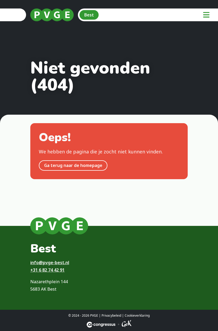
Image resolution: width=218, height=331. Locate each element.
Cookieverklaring (137, 315)
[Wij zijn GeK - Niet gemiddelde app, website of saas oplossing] (126, 324)
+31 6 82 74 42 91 (47, 270)
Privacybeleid (111, 315)
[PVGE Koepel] (52, 14)
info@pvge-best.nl (49, 262)
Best (89, 15)
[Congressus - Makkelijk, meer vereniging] (101, 325)
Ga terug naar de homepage (73, 165)
